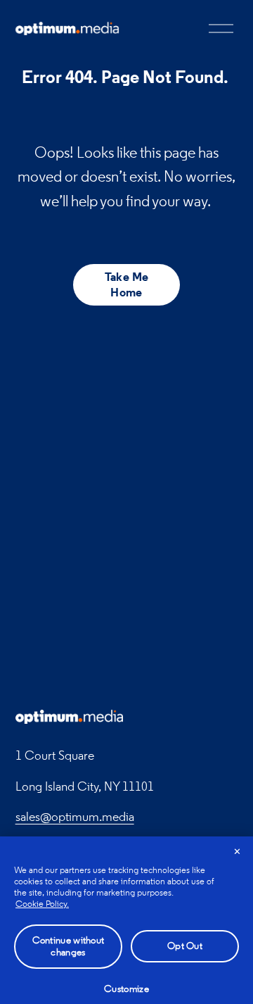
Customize (126, 988)
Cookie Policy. (42, 904)
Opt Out (184, 945)
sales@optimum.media (74, 816)
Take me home (126, 284)
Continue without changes (68, 946)
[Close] (237, 851)
